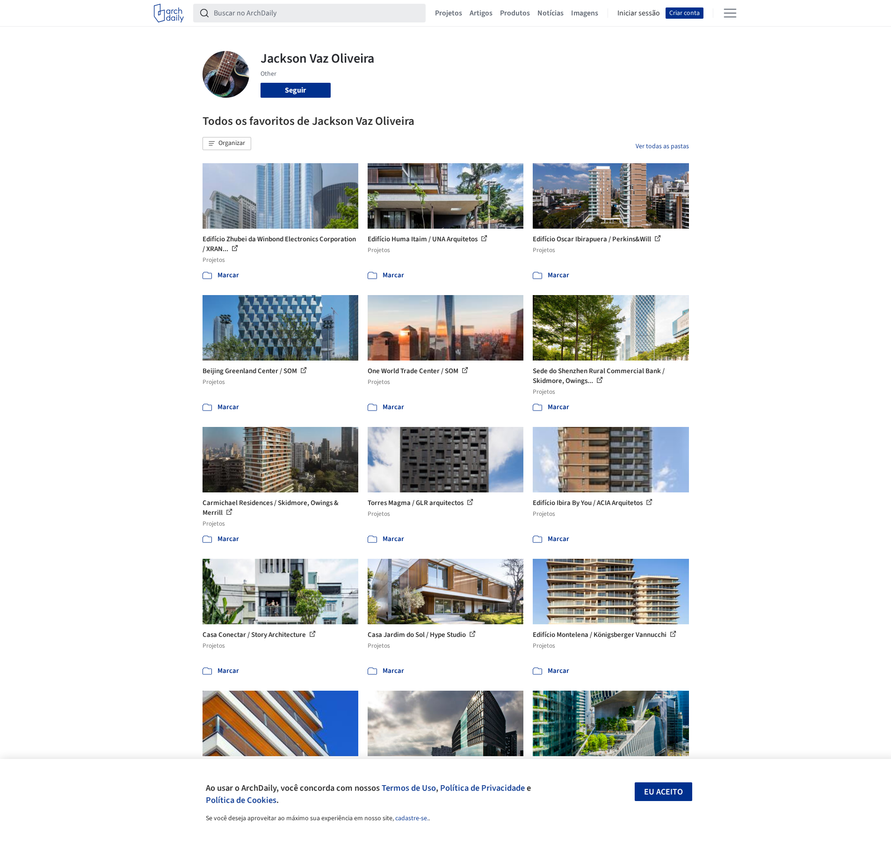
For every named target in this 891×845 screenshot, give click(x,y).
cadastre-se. (411, 818)
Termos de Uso (409, 788)
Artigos (481, 13)
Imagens (584, 13)
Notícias (550, 13)
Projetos (448, 13)
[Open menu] (730, 13)
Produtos (515, 13)
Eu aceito (663, 792)
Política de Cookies (241, 800)
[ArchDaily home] (169, 13)
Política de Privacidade (482, 788)
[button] (227, 143)
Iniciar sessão (638, 13)
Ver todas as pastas (662, 146)
